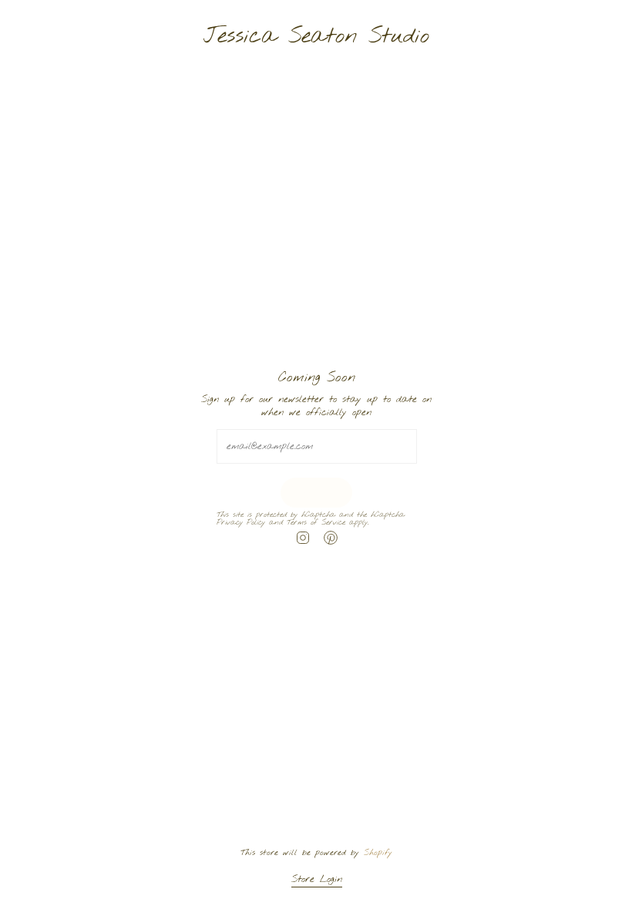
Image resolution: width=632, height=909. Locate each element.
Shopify (378, 852)
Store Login (316, 879)
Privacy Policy (240, 523)
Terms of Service (315, 523)
